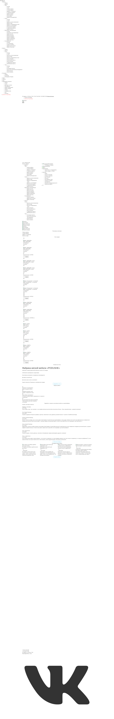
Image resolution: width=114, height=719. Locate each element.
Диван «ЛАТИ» (26, 324)
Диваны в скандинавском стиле (13, 24)
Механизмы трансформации (10, 30)
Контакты (6, 93)
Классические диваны (11, 26)
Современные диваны (11, 27)
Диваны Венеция (10, 35)
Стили (6, 18)
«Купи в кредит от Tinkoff (49, 171)
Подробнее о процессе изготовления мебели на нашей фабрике (57, 403)
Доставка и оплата (8, 85)
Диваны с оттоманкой (11, 11)
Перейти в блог (57, 456)
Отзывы (6, 89)
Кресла (3, 48)
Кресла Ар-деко (10, 61)
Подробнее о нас (57, 383)
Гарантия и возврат (48, 180)
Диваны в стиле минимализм (32, 178)
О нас (6, 83)
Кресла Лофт (9, 56)
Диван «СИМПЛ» (26, 346)
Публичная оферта (48, 184)
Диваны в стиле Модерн (12, 25)
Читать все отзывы (57, 441)
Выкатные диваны (10, 36)
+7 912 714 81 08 (36, 96)
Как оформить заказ (49, 179)
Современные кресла (11, 62)
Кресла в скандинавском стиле (13, 57)
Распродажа (50, 163)
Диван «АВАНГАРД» (27, 303)
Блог (6, 92)
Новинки (4, 79)
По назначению (8, 41)
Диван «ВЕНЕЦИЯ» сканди (28, 261)
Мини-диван (9, 16)
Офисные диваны (10, 44)
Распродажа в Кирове (9, 76)
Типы (6, 5)
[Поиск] (42, 185)
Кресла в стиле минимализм (12, 55)
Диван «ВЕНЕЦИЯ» (27, 241)
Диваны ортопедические (12, 17)
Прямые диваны (10, 8)
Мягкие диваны (10, 14)
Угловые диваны (10, 10)
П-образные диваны (11, 12)
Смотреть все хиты (57, 364)
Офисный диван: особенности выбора (83, 445)
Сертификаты (7, 86)
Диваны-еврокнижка (11, 38)
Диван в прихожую (30, 199)
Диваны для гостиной (11, 45)
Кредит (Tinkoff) (8, 88)
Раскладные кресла (11, 68)
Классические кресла (11, 60)
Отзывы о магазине (48, 175)
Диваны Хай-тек (10, 29)
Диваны (3, 1)
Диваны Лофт (9, 23)
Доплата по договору (6, 94)
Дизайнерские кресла (11, 63)
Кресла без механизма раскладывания (14, 69)
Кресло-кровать (10, 71)
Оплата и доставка (28, 97)
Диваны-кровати (10, 13)
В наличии (4, 73)
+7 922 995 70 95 (43, 96)
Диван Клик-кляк (10, 39)
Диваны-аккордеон (10, 37)
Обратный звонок (50, 96)
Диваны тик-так (10, 33)
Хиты (3, 80)
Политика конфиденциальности (51, 182)
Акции (3, 77)
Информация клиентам (7, 81)
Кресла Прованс (10, 58)
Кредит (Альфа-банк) (9, 87)
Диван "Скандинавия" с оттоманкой (30, 282)
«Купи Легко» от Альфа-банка (50, 169)
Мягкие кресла (10, 70)
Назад (6, 2)
